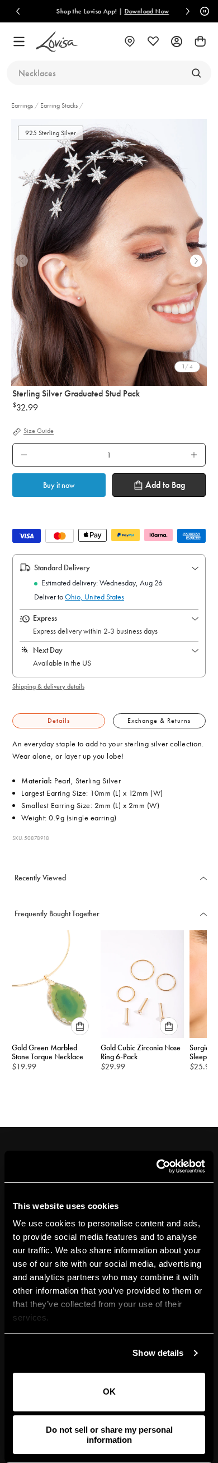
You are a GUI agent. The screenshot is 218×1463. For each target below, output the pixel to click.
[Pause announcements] (203, 11)
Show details (157, 1353)
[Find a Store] (130, 41)
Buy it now (59, 485)
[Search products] (196, 73)
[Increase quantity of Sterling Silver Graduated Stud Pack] (194, 455)
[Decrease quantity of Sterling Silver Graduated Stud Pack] (24, 455)
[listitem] (109, 252)
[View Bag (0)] (200, 41)
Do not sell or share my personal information (109, 1434)
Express (45, 617)
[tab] (58, 720)
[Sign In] (176, 41)
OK (109, 1391)
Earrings (23, 105)
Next (196, 260)
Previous (21, 260)
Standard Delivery (62, 567)
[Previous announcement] (18, 11)
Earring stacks (59, 105)
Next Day (48, 649)
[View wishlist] (153, 41)
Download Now (143, 11)
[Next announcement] (188, 11)
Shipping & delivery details (48, 686)
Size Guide (38, 431)
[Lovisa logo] (57, 41)
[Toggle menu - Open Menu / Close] (19, 41)
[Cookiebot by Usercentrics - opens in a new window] (156, 1166)
